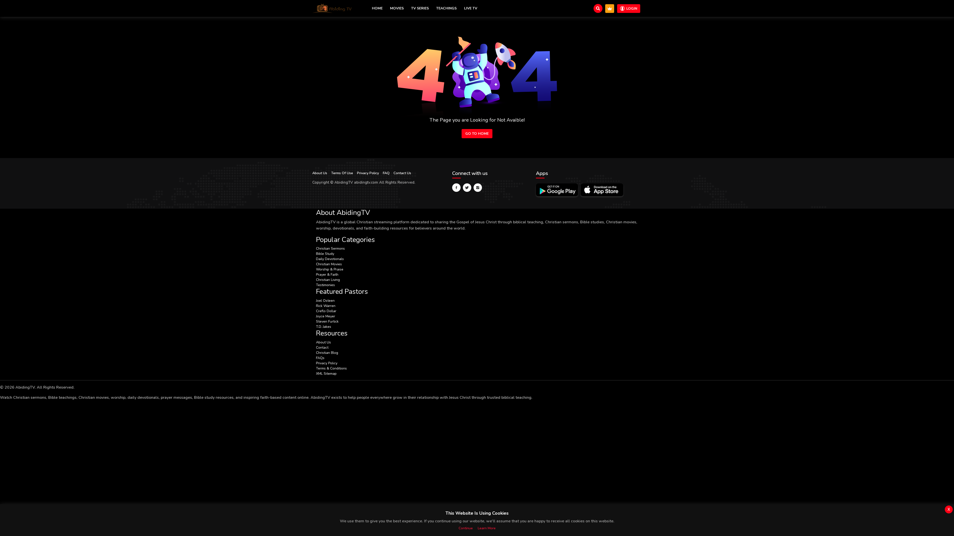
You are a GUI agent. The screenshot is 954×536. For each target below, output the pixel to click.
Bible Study (325, 253)
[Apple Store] (602, 189)
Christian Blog (327, 352)
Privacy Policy (368, 173)
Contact (322, 347)
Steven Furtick (327, 321)
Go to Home (477, 133)
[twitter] (467, 187)
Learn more (487, 528)
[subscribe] (609, 8)
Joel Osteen (325, 300)
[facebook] (456, 187)
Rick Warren (325, 305)
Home (377, 8)
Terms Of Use (342, 173)
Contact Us (402, 173)
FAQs (320, 358)
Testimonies (325, 285)
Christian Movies (329, 264)
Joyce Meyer (325, 316)
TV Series (420, 8)
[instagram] (478, 187)
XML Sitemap (326, 373)
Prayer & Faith (327, 274)
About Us (319, 173)
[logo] (332, 8)
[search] (598, 8)
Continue (466, 528)
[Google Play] (557, 189)
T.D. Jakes (323, 326)
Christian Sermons (330, 248)
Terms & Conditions (331, 368)
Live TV (470, 8)
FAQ (386, 173)
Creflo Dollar (326, 311)
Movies (397, 8)
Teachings (446, 8)
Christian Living (328, 279)
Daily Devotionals (330, 259)
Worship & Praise (329, 269)
